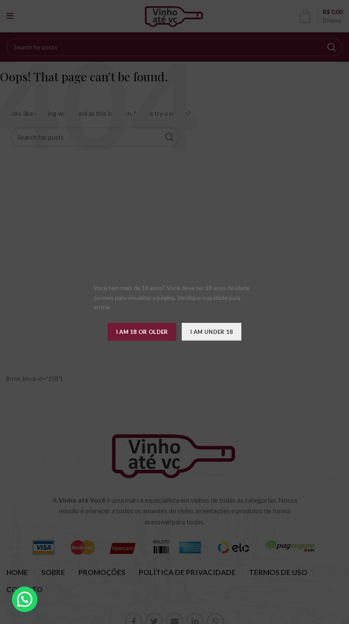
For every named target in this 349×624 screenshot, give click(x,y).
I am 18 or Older (142, 331)
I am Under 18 (211, 331)
